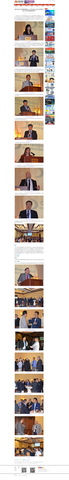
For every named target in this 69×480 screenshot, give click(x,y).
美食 (45, 4)
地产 (33, 4)
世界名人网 (19, 475)
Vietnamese (52, 1)
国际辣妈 (53, 4)
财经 (18, 4)
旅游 (49, 4)
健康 (30, 4)
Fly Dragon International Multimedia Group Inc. (44, 470)
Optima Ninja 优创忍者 (44, 471)
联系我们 (15, 468)
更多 (53, 8)
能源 (37, 4)
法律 (26, 4)
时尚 (41, 4)
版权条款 (15, 470)
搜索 (53, 0)
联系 (50, 0)
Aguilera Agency (16, 475)
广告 (51, 0)
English (50, 1)
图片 (22, 4)
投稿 (52, 0)
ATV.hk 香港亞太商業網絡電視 (24, 475)
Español (54, 1)
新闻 (15, 4)
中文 (48, 1)
